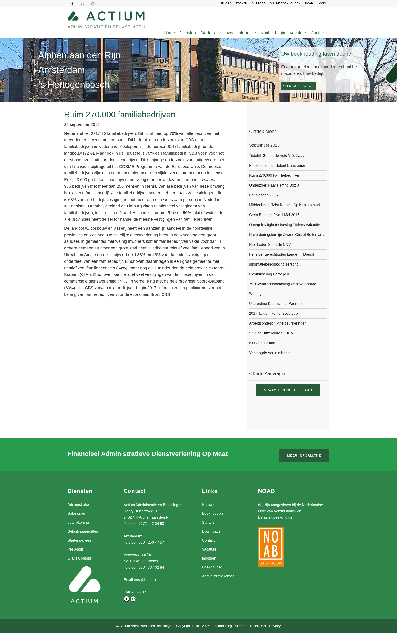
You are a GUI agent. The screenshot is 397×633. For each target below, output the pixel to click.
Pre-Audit (75, 549)
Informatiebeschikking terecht (273, 264)
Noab (265, 33)
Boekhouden (212, 513)
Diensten (187, 33)
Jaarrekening (78, 522)
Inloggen (209, 558)
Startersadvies (79, 540)
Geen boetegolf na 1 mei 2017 (274, 215)
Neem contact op (298, 86)
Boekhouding (222, 626)
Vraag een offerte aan (288, 390)
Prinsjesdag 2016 (263, 195)
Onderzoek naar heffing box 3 (274, 185)
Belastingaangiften (83, 531)
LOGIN (322, 3)
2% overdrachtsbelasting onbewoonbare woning (282, 289)
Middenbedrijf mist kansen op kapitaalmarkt (285, 205)
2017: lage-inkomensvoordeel (274, 313)
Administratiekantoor (218, 576)
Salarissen (76, 513)
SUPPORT (258, 3)
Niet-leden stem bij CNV (270, 244)
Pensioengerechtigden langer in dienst (281, 254)
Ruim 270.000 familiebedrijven (274, 175)
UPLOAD (225, 3)
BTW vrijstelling (262, 343)
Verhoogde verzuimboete (269, 353)
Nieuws (226, 33)
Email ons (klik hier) (140, 580)
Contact (318, 33)
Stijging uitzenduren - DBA (271, 333)
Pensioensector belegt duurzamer (277, 165)
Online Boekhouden (285, 3)
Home (169, 33)
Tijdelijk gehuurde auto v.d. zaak (276, 156)
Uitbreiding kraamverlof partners (275, 303)
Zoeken (241, 3)
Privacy (275, 626)
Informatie (247, 33)
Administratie (78, 504)
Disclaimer (258, 626)
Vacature (298, 33)
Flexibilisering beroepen (269, 274)
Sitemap (241, 626)
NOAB (309, 3)
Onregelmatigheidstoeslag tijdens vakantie (284, 225)
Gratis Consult (79, 558)
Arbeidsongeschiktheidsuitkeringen (277, 323)
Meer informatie (304, 455)
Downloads (211, 531)
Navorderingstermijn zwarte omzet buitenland (286, 235)
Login (280, 33)
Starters (207, 33)
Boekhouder (212, 567)
